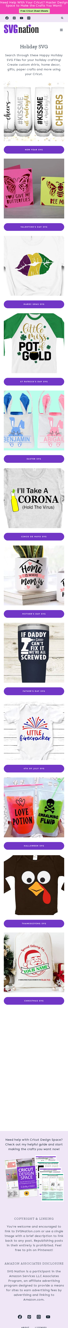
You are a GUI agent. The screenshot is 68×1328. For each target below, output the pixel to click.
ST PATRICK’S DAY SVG (34, 382)
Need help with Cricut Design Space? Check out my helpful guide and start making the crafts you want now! (34, 1144)
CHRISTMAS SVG (34, 1001)
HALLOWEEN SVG (34, 846)
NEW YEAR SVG (34, 150)
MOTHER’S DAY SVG (34, 614)
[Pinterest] (14, 18)
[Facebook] (7, 18)
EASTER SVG (34, 459)
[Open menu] (61, 29)
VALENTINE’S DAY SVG (34, 227)
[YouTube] (21, 18)
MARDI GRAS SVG (34, 304)
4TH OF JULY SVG (34, 768)
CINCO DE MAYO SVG (34, 536)
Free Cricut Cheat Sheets (34, 11)
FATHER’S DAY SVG (34, 691)
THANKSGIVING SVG (34, 923)
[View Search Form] (62, 18)
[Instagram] (29, 18)
